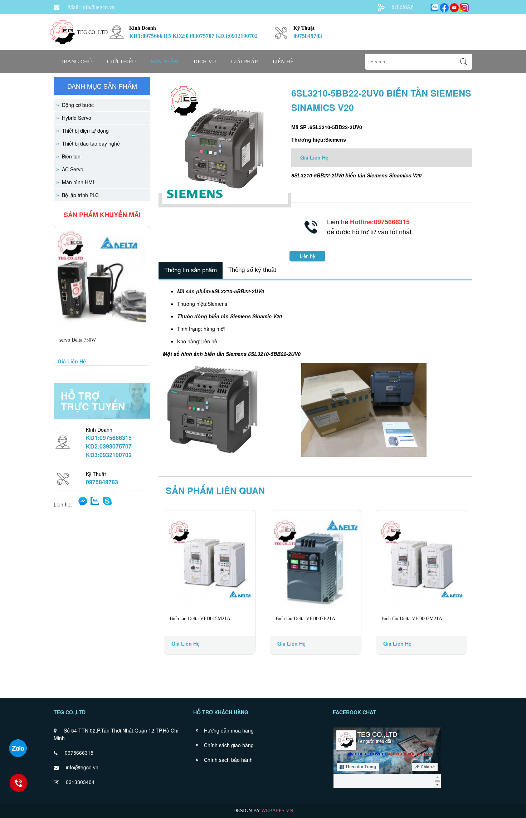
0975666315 (79, 752)
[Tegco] (62, 48)
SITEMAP (402, 7)
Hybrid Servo (76, 117)
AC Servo (72, 169)
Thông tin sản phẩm (190, 270)
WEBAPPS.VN (277, 810)
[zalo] (18, 748)
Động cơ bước (78, 104)
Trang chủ (76, 61)
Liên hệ (283, 61)
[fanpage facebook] (387, 787)
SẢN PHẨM (165, 61)
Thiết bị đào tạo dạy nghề (91, 143)
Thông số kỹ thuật (252, 269)
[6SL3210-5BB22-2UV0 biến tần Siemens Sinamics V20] (225, 200)
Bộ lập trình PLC (80, 195)
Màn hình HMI (78, 182)
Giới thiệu (121, 61)
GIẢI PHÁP (244, 61)
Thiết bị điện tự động (85, 130)
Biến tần (71, 156)
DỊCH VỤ (205, 61)
